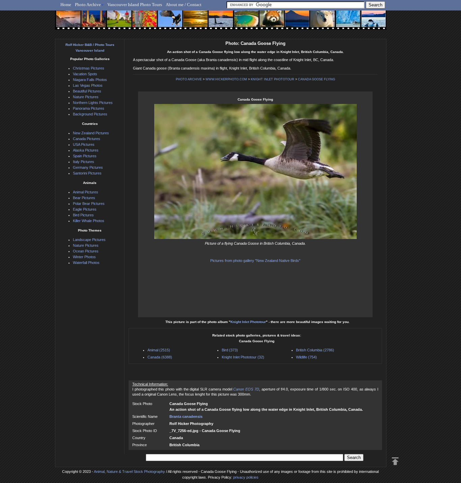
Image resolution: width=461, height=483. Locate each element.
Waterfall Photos (86, 263)
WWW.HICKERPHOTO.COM (226, 79)
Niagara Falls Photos (90, 80)
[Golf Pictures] (117, 23)
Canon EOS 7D (246, 389)
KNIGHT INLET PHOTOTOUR (272, 79)
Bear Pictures (84, 198)
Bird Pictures (83, 215)
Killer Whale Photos (88, 221)
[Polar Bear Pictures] (317, 23)
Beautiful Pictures (87, 91)
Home (65, 4)
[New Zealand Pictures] (292, 23)
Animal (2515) (158, 350)
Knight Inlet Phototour (248, 322)
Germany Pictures (88, 167)
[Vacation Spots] (242, 23)
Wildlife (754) (306, 357)
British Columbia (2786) (315, 350)
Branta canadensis (185, 416)
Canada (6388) (159, 357)
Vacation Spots (85, 74)
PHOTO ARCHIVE (189, 79)
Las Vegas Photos (88, 85)
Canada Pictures (86, 139)
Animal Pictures (85, 192)
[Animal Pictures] (267, 23)
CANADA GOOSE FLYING (316, 79)
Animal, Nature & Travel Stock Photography (129, 471)
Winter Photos (84, 257)
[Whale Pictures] (217, 23)
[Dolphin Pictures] (367, 23)
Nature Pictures (86, 97)
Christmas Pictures (88, 68)
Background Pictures (90, 114)
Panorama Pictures (88, 108)
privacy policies (246, 477)
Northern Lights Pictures (93, 103)
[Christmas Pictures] (92, 23)
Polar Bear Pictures (89, 204)
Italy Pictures (83, 162)
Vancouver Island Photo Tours (134, 4)
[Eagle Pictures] (167, 23)
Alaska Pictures (86, 150)
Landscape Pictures (89, 240)
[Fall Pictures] (142, 23)
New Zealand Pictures (91, 133)
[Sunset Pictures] (67, 23)
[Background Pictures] (192, 23)
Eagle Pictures (85, 209)
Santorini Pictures (87, 173)
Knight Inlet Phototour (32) (243, 357)
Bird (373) (230, 350)
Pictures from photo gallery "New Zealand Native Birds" (255, 261)
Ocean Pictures (86, 251)
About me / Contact (183, 4)
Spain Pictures (85, 156)
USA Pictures (83, 144)
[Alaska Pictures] (342, 23)
